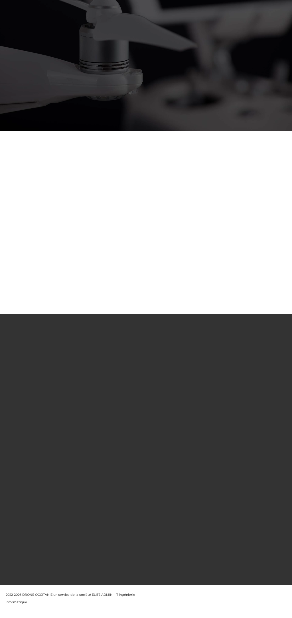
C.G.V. (83, 383)
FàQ (82, 391)
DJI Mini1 (146, 427)
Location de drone (93, 419)
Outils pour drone (144, 390)
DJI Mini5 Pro (143, 512)
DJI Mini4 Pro (143, 491)
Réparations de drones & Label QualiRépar (91, 448)
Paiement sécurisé (94, 427)
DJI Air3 (145, 556)
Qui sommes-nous (93, 355)
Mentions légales (92, 362)
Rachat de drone (92, 412)
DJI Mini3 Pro (143, 469)
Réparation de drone (96, 434)
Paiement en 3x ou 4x (96, 462)
